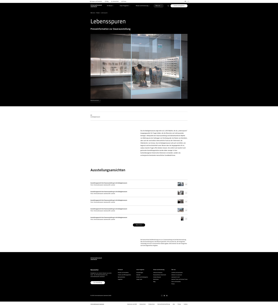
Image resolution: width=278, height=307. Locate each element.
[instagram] (164, 295)
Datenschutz (143, 304)
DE (185, 1)
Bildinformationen (94, 100)
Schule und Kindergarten (142, 277)
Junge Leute (139, 279)
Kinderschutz (151, 304)
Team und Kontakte (176, 281)
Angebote (120, 279)
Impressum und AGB (132, 304)
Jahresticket (116, 1)
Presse (124, 1)
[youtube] (167, 295)
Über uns (92, 12)
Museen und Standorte (96, 1)
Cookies (186, 304)
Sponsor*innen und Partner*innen (179, 279)
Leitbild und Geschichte (177, 272)
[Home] (96, 5)
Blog (107, 1)
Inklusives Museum (157, 272)
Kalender (138, 274)
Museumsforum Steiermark (159, 274)
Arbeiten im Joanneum (176, 274)
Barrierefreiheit (121, 277)
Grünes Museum (157, 277)
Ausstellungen (139, 272)
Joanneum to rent (175, 277)
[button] (168, 6)
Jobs (174, 304)
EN (188, 1)
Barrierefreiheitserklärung (164, 304)
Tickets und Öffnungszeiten (124, 274)
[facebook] (162, 295)
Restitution (156, 279)
